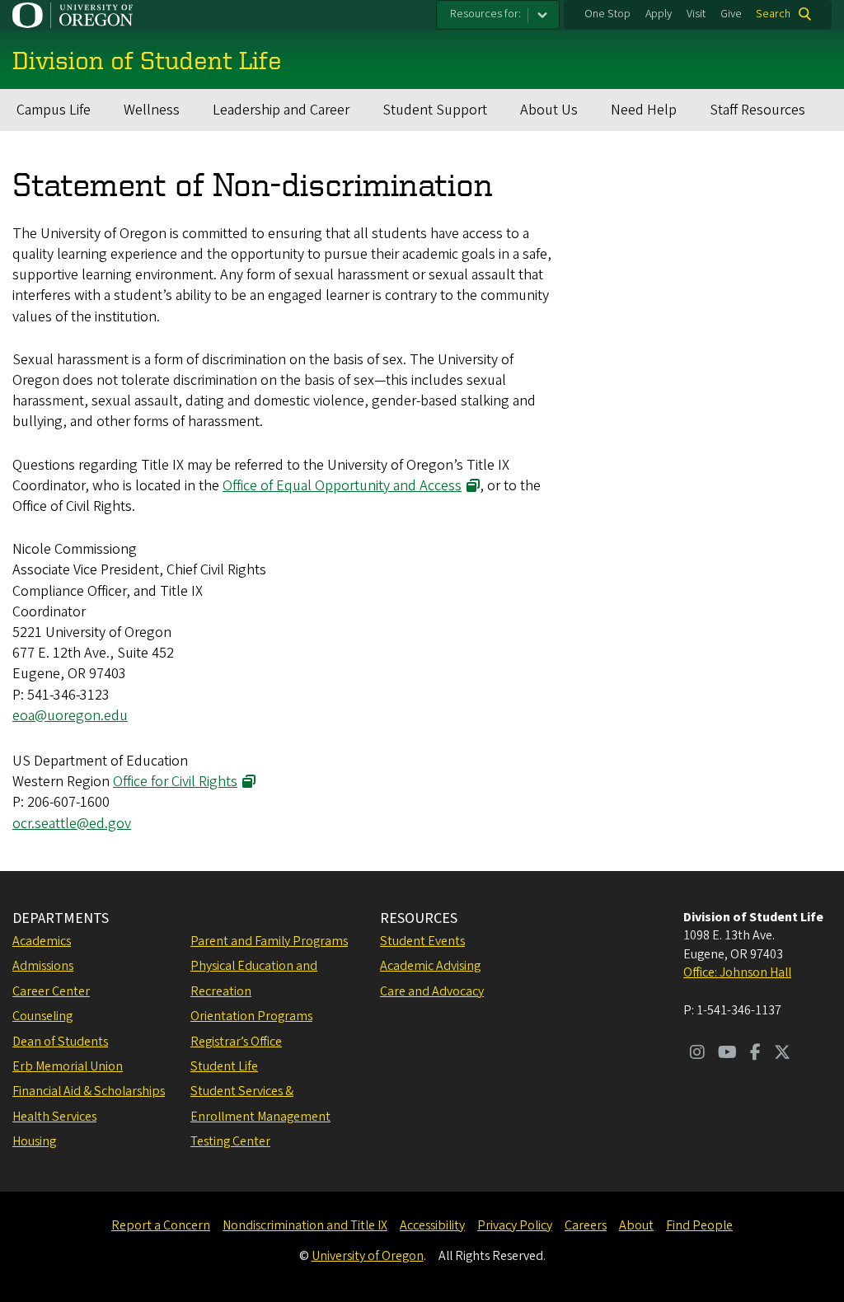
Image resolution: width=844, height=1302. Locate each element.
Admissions (42, 966)
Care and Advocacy (432, 991)
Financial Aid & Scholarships (88, 1091)
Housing (34, 1141)
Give (731, 14)
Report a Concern (160, 1225)
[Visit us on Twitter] (782, 1054)
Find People (699, 1225)
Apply (658, 14)
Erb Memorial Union (67, 1066)
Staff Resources (757, 110)
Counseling (42, 1016)
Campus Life (53, 110)
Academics (41, 941)
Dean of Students (60, 1042)
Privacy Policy (514, 1225)
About (636, 1225)
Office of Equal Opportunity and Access (342, 485)
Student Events (422, 941)
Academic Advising (430, 966)
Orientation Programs (251, 1016)
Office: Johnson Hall (737, 972)
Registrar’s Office (236, 1042)
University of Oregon (368, 1256)
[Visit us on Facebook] (755, 1054)
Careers (586, 1225)
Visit (696, 14)
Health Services (54, 1117)
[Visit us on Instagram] (697, 1054)
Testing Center (230, 1141)
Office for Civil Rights (175, 781)
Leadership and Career (281, 110)
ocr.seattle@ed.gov (71, 823)
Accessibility (432, 1225)
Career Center (51, 991)
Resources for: (485, 14)
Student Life (224, 1066)
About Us (549, 110)
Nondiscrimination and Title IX (305, 1225)
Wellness (152, 110)
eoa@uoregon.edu (70, 715)
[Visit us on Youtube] (727, 1054)
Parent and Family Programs (269, 941)
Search (773, 14)
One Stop (607, 14)
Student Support (434, 110)
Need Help (644, 110)
